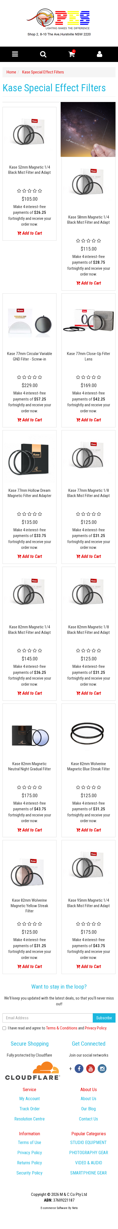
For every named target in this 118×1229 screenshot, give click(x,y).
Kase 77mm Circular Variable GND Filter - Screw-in (29, 356)
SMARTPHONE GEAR (88, 1173)
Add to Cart (31, 233)
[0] (71, 55)
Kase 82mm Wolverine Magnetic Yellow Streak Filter (29, 905)
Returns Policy (29, 1162)
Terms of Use (29, 1142)
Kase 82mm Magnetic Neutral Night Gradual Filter (29, 766)
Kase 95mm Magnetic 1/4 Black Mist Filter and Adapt (88, 903)
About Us (88, 1098)
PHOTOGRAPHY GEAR (88, 1152)
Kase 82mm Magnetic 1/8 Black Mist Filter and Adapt (88, 630)
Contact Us (88, 1119)
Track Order (29, 1108)
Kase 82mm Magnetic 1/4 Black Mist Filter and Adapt (29, 630)
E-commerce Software (54, 1208)
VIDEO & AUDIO (88, 1162)
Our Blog (88, 1108)
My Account (29, 1098)
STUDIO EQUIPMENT (88, 1142)
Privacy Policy (95, 1028)
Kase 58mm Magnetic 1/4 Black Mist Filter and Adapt (88, 220)
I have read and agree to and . (57, 1028)
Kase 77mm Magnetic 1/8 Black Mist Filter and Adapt (88, 493)
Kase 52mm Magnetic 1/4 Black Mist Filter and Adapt (29, 170)
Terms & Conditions (61, 1028)
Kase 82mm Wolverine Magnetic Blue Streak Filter (88, 766)
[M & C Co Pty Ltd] (59, 23)
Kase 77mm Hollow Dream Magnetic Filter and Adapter (29, 493)
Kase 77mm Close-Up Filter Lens (88, 356)
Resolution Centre (29, 1119)
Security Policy (29, 1173)
